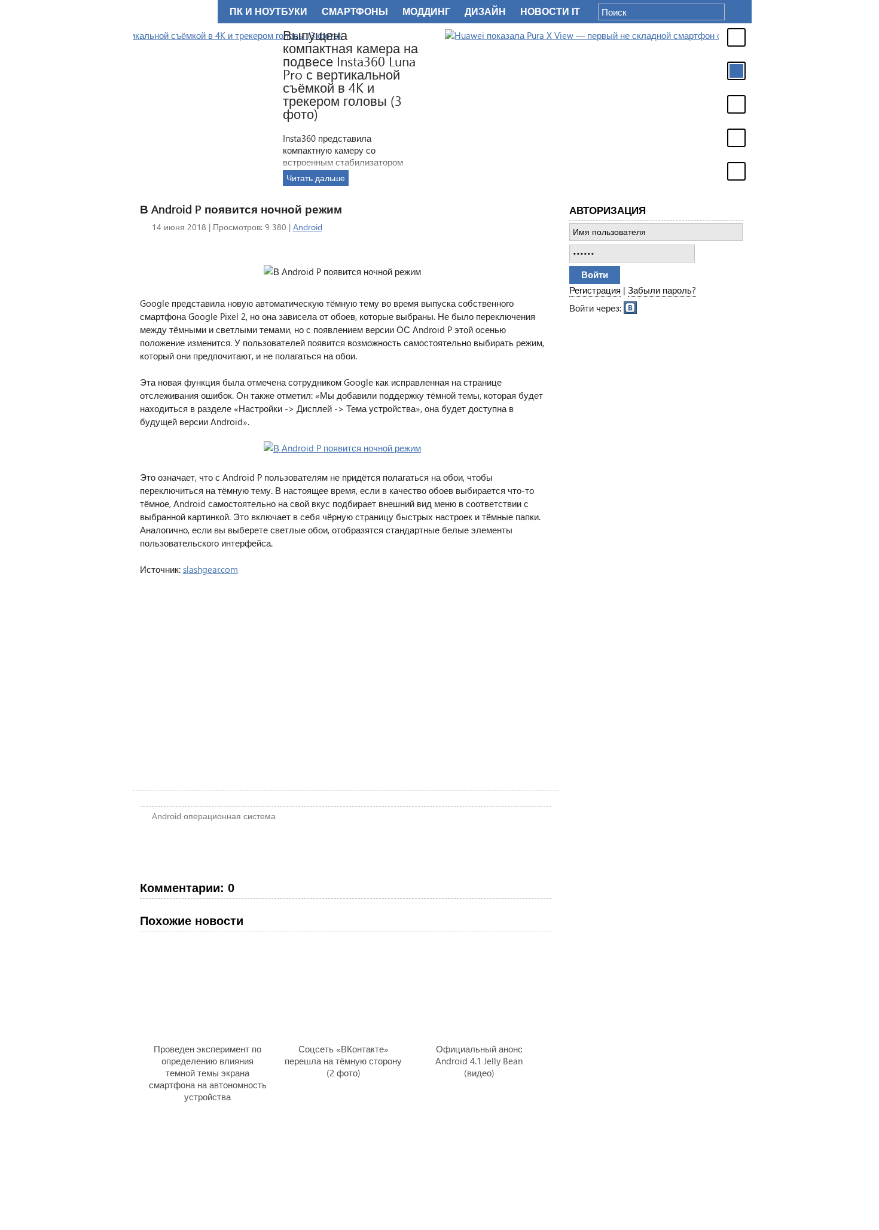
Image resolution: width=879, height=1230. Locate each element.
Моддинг (426, 12)
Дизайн (485, 12)
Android (307, 227)
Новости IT (550, 12)
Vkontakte (631, 307)
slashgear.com (210, 569)
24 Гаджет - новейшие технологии (173, 11)
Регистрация (595, 290)
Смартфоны (355, 12)
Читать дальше (610, 178)
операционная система (230, 816)
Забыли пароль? (662, 290)
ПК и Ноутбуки (268, 12)
